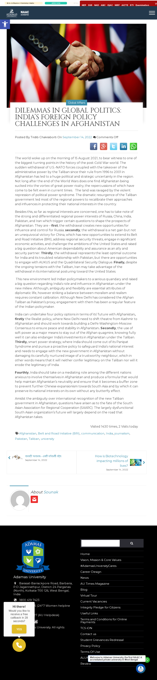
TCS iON (86, 628)
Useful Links (89, 613)
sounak (50, 492)
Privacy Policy (90, 646)
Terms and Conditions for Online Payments (103, 620)
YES (19, 629)
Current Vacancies (93, 601)
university (47, 439)
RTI (132, 5)
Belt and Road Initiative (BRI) (59, 433)
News (84, 578)
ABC (103, 5)
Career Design (90, 572)
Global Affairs (76, 102)
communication (92, 433)
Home (85, 554)
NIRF (117, 5)
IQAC (110, 5)
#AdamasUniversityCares (98, 566)
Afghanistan (27, 433)
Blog (83, 589)
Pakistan (21, 439)
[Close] (34, 602)
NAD (96, 5)
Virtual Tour (88, 595)
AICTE (125, 5)
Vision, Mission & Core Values (100, 560)
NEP (84, 5)
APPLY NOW (71, 3)
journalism (121, 433)
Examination (142, 5)
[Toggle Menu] (152, 13)
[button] (5, 24)
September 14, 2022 (77, 137)
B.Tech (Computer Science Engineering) (36, 3)
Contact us (88, 634)
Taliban (34, 439)
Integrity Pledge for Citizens (100, 607)
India (109, 433)
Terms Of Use (90, 652)
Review (85, 663)
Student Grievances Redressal (102, 640)
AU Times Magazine (94, 583)
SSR (90, 5)
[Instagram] (36, 622)
